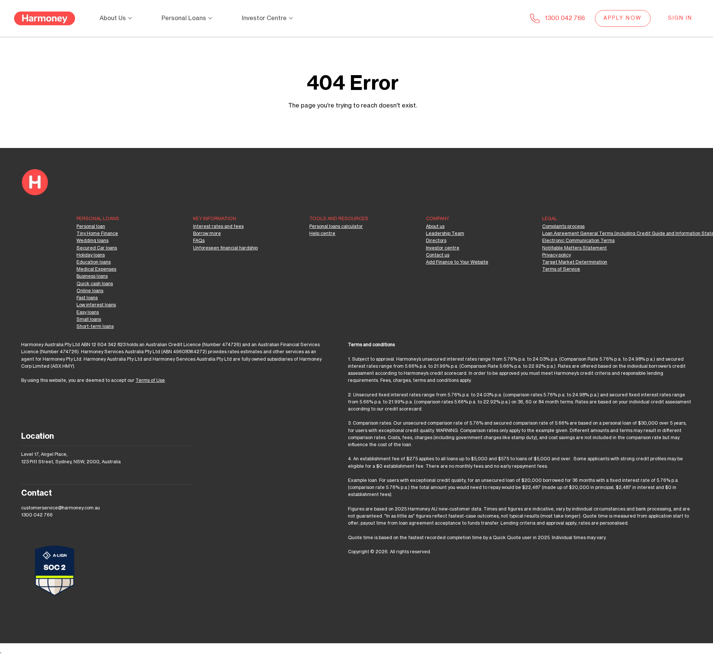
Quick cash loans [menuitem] (94, 283)
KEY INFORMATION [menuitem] (214, 218)
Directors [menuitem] (436, 240)
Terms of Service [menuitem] (561, 269)
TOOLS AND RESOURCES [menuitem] (338, 218)
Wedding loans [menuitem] (92, 240)
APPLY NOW (622, 18)
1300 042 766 (565, 18)
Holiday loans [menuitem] (90, 255)
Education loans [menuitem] (93, 262)
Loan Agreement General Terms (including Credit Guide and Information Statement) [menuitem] (586, 233)
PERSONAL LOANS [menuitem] (97, 218)
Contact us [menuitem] (437, 255)
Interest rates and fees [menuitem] (218, 226)
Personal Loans (184, 18)
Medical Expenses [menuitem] (96, 269)
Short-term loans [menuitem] (95, 326)
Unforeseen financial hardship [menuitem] (225, 248)
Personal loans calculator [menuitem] (336, 226)
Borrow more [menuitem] (207, 233)
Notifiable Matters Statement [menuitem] (574, 248)
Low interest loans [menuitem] (96, 305)
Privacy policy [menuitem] (556, 255)
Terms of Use (150, 380)
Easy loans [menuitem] (87, 312)
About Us (113, 18)
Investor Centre (264, 18)
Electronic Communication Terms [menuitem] (578, 240)
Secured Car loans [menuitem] (96, 248)
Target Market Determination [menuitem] (574, 262)
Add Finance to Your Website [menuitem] (457, 262)
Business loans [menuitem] (92, 276)
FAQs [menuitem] (199, 240)
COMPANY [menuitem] (437, 218)
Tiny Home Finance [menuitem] (97, 233)
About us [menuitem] (435, 226)
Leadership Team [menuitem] (445, 233)
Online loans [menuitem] (89, 291)
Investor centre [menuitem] (442, 248)
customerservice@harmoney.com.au (60, 508)
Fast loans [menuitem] (87, 298)
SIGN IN (680, 18)
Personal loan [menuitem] (90, 226)
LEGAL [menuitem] (549, 218)
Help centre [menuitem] (322, 233)
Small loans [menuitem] (88, 319)
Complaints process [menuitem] (563, 226)
